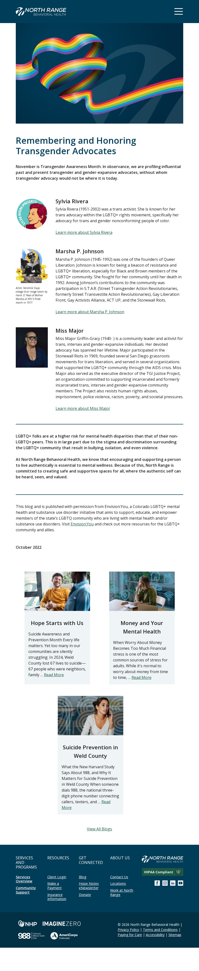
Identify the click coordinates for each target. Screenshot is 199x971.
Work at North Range (121, 892)
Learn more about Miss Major (83, 408)
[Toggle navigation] (178, 11)
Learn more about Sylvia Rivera (84, 232)
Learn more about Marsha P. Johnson (90, 311)
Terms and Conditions (160, 929)
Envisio (77, 524)
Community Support (26, 890)
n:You (88, 524)
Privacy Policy (128, 929)
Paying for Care (130, 934)
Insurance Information (56, 896)
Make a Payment (54, 885)
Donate (85, 894)
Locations (118, 883)
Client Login (56, 877)
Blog (82, 877)
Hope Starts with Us (57, 622)
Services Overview (24, 879)
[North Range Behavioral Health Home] (41, 12)
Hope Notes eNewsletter (89, 885)
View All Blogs (99, 829)
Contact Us (119, 877)
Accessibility (155, 934)
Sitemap (174, 934)
